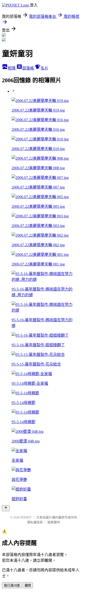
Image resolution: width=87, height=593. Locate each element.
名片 (44, 68)
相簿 (12, 68)
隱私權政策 (35, 522)
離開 (28, 585)
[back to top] (6, 508)
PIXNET (26, 517)
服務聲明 (53, 522)
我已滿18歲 (12, 585)
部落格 (28, 68)
